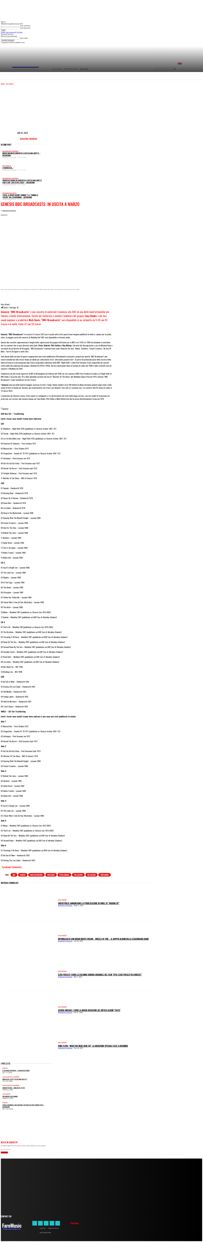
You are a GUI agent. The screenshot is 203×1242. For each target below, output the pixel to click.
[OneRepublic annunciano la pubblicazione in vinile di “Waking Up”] (28, 902)
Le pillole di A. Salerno (10, 1076)
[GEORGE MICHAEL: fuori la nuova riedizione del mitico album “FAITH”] (28, 1009)
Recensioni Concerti (10, 151)
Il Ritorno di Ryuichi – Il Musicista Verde (16, 1070)
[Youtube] (57, 1223)
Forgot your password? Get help (11, 32)
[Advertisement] (101, 101)
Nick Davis (51, 875)
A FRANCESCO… (7, 168)
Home (3, 84)
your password (25, 28)
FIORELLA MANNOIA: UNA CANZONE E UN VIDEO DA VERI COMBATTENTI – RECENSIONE (23, 1106)
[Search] (174, 69)
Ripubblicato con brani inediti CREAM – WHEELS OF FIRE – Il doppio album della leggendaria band (103, 938)
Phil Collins (78, 875)
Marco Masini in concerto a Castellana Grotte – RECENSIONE (21, 154)
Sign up (4, 1152)
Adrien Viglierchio (9, 199)
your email (23, 38)
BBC (14, 875)
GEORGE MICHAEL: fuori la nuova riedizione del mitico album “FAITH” (89, 1010)
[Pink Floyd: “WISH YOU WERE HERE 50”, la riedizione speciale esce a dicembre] (28, 1045)
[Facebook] (46, 296)
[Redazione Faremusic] (14, 139)
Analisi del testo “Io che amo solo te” (14, 1079)
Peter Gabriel (64, 875)
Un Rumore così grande (10, 1096)
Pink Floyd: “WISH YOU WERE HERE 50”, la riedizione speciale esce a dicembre (93, 1045)
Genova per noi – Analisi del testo (13, 1088)
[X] (52, 296)
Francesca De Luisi (9, 157)
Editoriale (6, 166)
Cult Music (10, 84)
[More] (79, 296)
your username (25, 26)
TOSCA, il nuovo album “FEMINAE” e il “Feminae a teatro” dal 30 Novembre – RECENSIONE (20, 196)
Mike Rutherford (36, 875)
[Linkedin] (65, 296)
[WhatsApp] (58, 296)
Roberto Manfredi (9, 170)
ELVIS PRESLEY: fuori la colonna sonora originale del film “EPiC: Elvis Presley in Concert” (100, 974)
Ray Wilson (91, 875)
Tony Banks (104, 875)
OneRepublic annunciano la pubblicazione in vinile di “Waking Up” (88, 903)
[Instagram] (40, 1223)
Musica (5, 1068)
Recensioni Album (9, 193)
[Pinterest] (71, 296)
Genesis (22, 875)
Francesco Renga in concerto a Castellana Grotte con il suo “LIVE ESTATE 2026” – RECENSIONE (22, 181)
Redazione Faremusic (28, 138)
